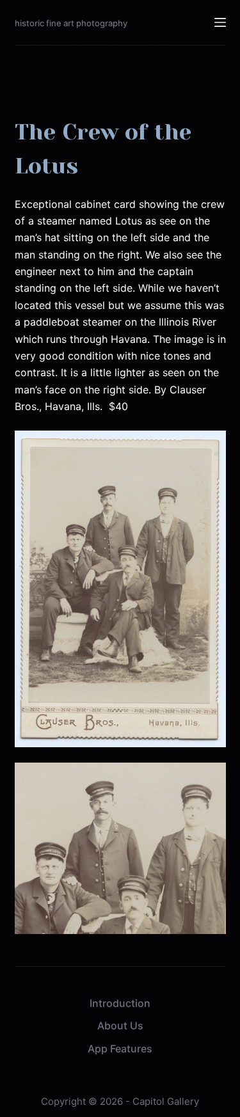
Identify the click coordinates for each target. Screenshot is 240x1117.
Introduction (120, 1003)
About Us (120, 1025)
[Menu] (220, 22)
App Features (120, 1048)
